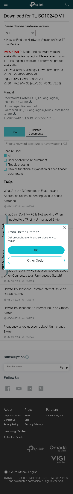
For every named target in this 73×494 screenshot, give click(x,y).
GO (36, 250)
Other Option (36, 260)
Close (64, 227)
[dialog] (36, 247)
